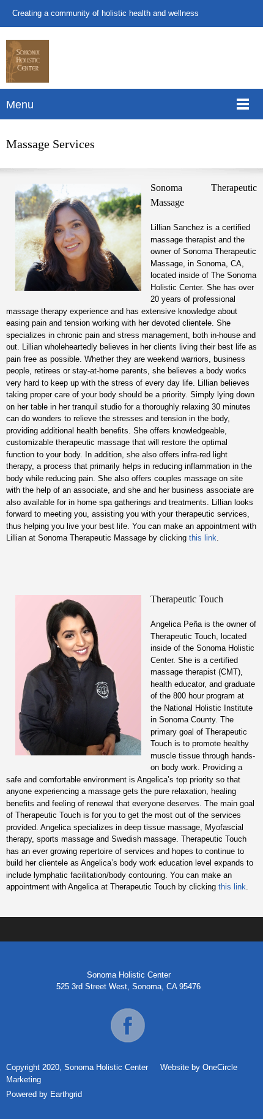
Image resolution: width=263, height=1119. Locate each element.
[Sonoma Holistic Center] (27, 61)
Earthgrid (66, 1094)
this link (203, 537)
